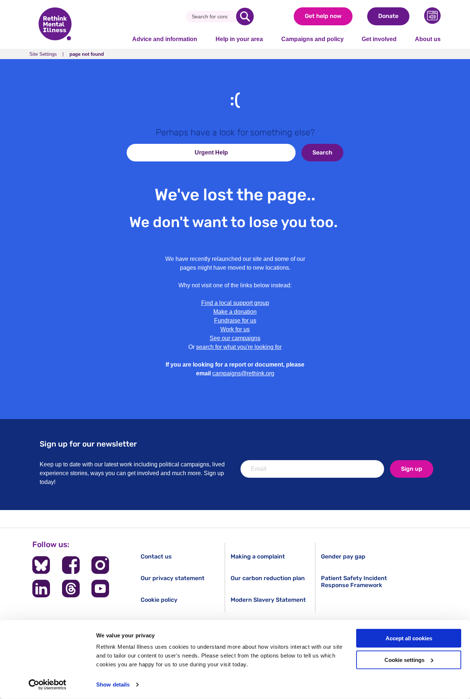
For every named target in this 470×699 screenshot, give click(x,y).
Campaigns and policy (312, 39)
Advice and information (164, 39)
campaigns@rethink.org (243, 373)
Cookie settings (404, 660)
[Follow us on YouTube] (100, 588)
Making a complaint (258, 556)
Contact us (156, 556)
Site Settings (43, 54)
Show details (113, 684)
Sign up (411, 468)
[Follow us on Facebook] (71, 565)
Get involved (379, 39)
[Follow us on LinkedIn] (41, 588)
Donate (388, 15)
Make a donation (235, 312)
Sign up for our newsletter (88, 443)
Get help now (323, 15)
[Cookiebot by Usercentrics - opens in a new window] (47, 684)
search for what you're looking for (239, 347)
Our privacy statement (173, 578)
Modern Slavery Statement (268, 599)
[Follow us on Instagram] (100, 565)
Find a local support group (235, 303)
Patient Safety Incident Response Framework (354, 582)
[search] (245, 16)
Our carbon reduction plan (268, 578)
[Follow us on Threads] (71, 588)
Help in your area (239, 39)
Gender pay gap (343, 556)
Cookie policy (159, 599)
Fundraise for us (235, 320)
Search (322, 152)
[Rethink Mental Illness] (55, 24)
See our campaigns (235, 338)
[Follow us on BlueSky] (41, 565)
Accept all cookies (409, 638)
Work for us (235, 329)
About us (428, 39)
